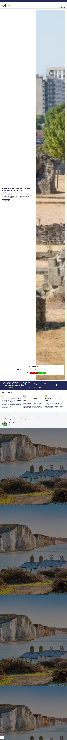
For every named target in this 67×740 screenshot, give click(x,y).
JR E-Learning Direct (60, 3)
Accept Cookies (42, 372)
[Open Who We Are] (31, 5)
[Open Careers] (54, 5)
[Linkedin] (6, 1)
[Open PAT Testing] (38, 5)
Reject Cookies (34, 372)
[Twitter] (4, 1)
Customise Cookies (25, 372)
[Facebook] (2, 1)
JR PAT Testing (49, 3)
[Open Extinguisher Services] (49, 5)
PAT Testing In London (9, 193)
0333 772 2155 (9, 194)
